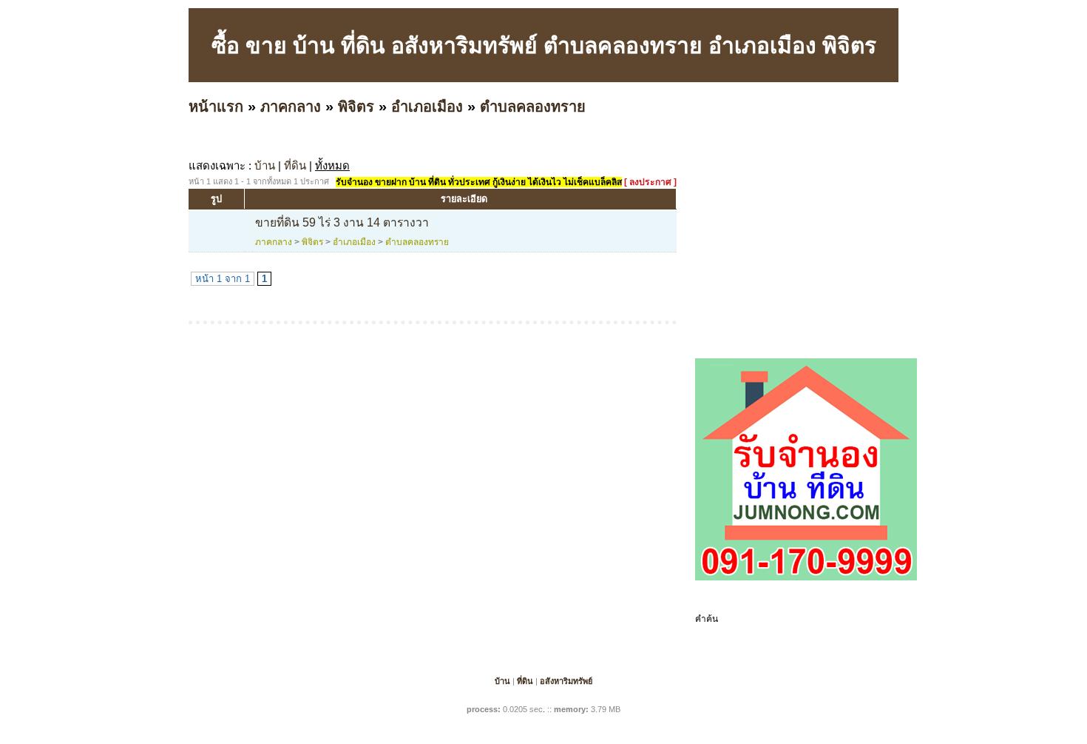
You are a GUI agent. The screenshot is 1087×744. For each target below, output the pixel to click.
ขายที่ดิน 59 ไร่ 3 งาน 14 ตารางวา (342, 222)
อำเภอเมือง (427, 106)
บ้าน (264, 165)
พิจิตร (356, 106)
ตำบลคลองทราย (533, 106)
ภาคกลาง (290, 106)
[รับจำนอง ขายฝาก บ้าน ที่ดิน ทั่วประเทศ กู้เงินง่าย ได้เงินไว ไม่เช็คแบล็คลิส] (806, 577)
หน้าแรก (216, 106)
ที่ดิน (295, 165)
